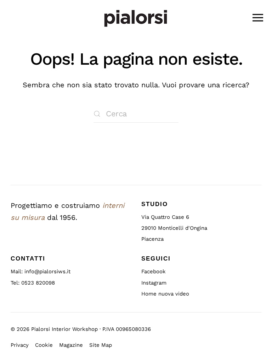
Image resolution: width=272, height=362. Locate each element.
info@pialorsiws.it (47, 271)
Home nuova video (165, 294)
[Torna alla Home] (136, 17)
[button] (257, 17)
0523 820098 (38, 283)
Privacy (20, 345)
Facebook (153, 271)
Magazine (71, 345)
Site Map (100, 345)
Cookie (44, 345)
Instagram (153, 283)
